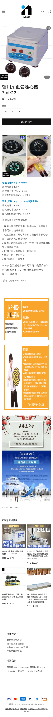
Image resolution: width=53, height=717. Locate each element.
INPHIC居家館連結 (15, 643)
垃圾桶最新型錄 (14, 651)
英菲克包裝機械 (14, 640)
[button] (3, 11)
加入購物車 (26, 121)
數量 (4, 106)
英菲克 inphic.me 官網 (17, 647)
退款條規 (8, 709)
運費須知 (16, 709)
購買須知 (23, 709)
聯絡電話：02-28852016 (36, 709)
